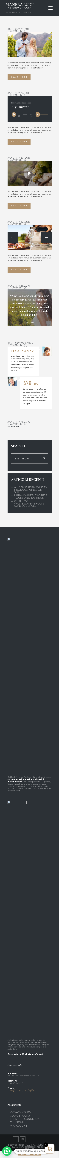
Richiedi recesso (29, 1154)
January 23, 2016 (19, 157)
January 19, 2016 (19, 421)
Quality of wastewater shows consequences (29, 503)
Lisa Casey (22, 351)
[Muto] (38, 114)
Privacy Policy (20, 1112)
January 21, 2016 (19, 285)
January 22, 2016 (19, 221)
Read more (19, 77)
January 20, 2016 (19, 343)
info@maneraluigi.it (21, 1090)
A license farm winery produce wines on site (30, 490)
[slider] (43, 112)
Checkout (17, 1122)
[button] (7, 1151)
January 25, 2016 (19, 29)
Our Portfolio (13, 426)
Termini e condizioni (25, 1118)
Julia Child (29, 322)
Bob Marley (31, 383)
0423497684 (15, 1083)
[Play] (14, 114)
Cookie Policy (20, 1115)
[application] (29, 114)
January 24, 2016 (19, 93)
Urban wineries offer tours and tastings (30, 496)
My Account (18, 1125)
